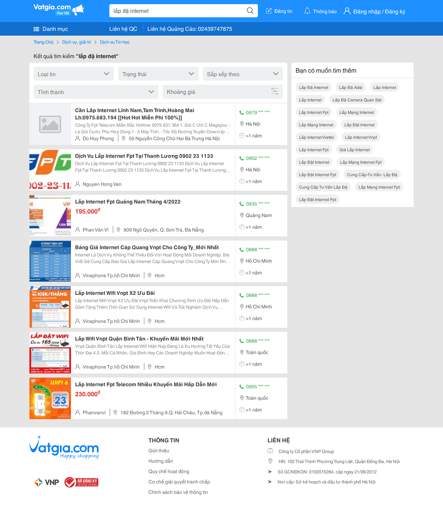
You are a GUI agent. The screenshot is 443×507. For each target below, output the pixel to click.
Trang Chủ (43, 41)
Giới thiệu (158, 450)
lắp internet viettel (316, 137)
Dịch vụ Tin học (115, 41)
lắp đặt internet (359, 124)
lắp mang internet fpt (379, 187)
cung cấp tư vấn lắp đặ (323, 187)
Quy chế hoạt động (168, 471)
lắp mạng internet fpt (360, 162)
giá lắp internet (355, 149)
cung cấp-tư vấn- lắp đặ (372, 174)
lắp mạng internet (357, 112)
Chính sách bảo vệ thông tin (178, 491)
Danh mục (54, 28)
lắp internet (384, 87)
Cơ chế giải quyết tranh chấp (179, 481)
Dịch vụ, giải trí (76, 41)
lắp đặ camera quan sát (357, 99)
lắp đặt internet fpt (317, 174)
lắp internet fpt (313, 112)
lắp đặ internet (313, 87)
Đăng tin (283, 10)
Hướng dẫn (160, 460)
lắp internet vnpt (361, 137)
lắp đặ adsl (350, 87)
